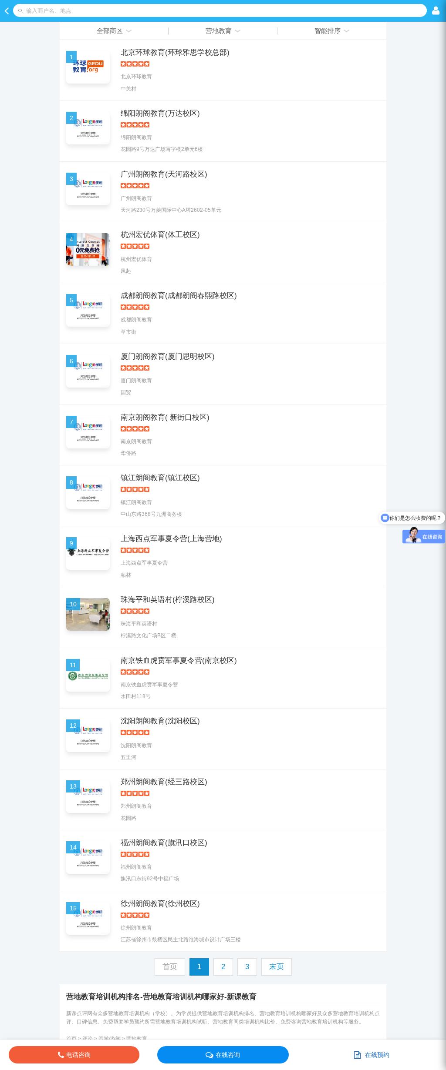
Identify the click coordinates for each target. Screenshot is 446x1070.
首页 (71, 1039)
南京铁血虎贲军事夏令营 (149, 685)
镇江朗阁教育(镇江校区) (160, 478)
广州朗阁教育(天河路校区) (164, 174)
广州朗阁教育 (136, 198)
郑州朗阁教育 (136, 806)
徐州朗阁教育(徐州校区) (160, 903)
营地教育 (136, 1039)
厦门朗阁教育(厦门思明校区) (168, 356)
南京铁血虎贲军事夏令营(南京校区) (179, 660)
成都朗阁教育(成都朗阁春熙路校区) (179, 295)
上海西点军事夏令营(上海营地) (171, 539)
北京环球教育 (136, 77)
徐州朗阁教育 (136, 928)
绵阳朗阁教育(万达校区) (160, 113)
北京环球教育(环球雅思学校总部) (175, 52)
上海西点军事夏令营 (144, 563)
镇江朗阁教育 (136, 502)
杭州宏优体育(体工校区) (160, 235)
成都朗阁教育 (136, 320)
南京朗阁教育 (136, 441)
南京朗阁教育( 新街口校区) (165, 417)
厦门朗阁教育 (136, 381)
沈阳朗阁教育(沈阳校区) (160, 721)
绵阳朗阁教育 (136, 137)
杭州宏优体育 (136, 259)
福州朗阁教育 (136, 867)
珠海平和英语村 (139, 624)
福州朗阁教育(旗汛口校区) (164, 843)
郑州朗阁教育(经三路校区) (164, 782)
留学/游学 (109, 1039)
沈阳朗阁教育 (136, 745)
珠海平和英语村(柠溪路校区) (168, 599)
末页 (276, 967)
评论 (87, 1039)
